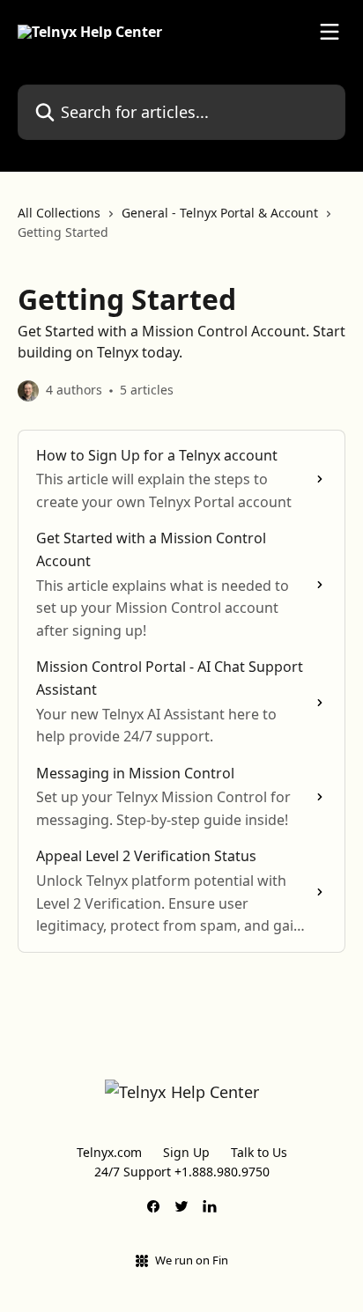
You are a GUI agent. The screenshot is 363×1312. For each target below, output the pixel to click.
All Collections (59, 212)
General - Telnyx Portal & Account (220, 212)
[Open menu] (329, 31)
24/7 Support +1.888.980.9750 (182, 1171)
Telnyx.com (109, 1152)
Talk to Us (259, 1152)
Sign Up (186, 1152)
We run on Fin (191, 1260)
